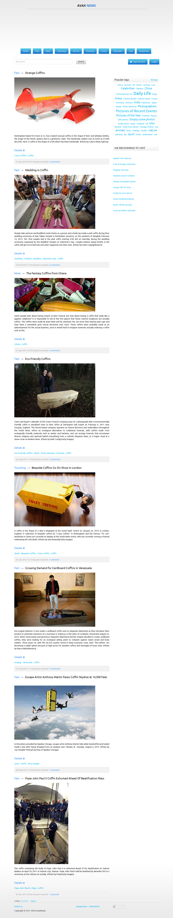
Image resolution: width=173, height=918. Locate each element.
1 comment (54, 560)
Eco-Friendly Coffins (38, 358)
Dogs (154, 94)
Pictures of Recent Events (136, 111)
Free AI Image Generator (124, 164)
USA (152, 123)
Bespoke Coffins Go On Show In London (57, 467)
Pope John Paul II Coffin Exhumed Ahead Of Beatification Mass (64, 778)
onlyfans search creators (124, 176)
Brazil (138, 85)
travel (138, 134)
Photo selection (48, 453)
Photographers (147, 106)
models (144, 130)
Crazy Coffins (20, 155)
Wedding (18, 258)
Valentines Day (49, 258)
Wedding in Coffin (36, 170)
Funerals (60, 453)
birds (129, 130)
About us (18, 906)
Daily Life (142, 93)
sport (16, 764)
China (148, 88)
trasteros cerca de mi (122, 193)
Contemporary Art (124, 94)
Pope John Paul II (22, 888)
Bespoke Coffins (28, 553)
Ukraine (117, 127)
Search (81, 61)
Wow (17, 273)
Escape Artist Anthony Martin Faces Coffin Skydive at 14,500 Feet (66, 677)
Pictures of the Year (128, 115)
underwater (147, 134)
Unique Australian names (124, 181)
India (137, 102)
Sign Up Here (139, 62)
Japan (154, 102)
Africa (120, 85)
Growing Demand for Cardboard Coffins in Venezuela (58, 568)
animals (120, 130)
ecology (17, 662)
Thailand (28, 258)
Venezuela (27, 662)
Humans (129, 102)
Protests (146, 115)
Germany (120, 102)
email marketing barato (123, 199)
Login (154, 62)
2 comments (54, 459)
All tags (154, 80)
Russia (154, 115)
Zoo (156, 127)
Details (18, 150)
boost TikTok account (122, 205)
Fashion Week (144, 98)
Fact (17, 73)
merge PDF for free (122, 187)
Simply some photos (142, 119)
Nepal (118, 106)
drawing (135, 130)
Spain (132, 123)
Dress (118, 98)
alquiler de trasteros (122, 158)
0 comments (54, 162)
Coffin (30, 155)
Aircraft (127, 85)
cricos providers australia (124, 210)
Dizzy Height (33, 764)
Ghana (17, 344)
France (154, 98)
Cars (153, 85)
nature (153, 130)
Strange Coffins (35, 73)
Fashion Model (129, 98)
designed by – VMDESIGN (87, 906)
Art (133, 85)
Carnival (146, 85)
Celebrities (127, 88)
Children (139, 88)
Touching (20, 467)
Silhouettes (123, 119)
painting (118, 134)
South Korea (123, 123)
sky (125, 134)
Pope (33, 888)
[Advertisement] (86, 28)
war (155, 134)
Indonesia (145, 102)
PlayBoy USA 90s (120, 170)
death (36, 453)
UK (146, 123)
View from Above (130, 127)
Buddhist (37, 258)
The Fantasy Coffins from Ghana (46, 273)
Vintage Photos (147, 127)
